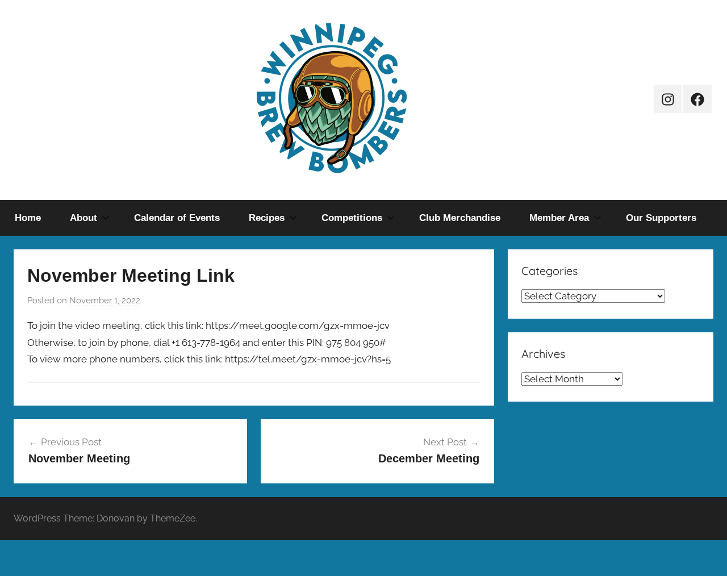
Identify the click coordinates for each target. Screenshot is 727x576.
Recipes (267, 217)
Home (28, 217)
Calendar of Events (177, 217)
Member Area (559, 217)
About (83, 217)
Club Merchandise (459, 217)
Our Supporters (661, 217)
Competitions (351, 217)
